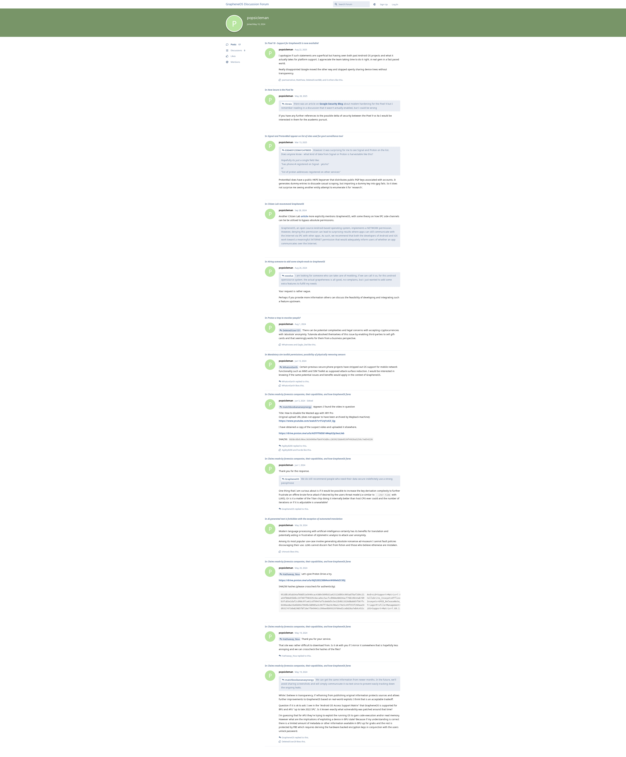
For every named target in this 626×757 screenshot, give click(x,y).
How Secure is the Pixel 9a (280, 89)
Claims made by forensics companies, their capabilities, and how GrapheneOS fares (309, 394)
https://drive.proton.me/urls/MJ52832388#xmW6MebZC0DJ (312, 580)
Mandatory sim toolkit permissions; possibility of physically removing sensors (306, 354)
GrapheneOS (292, 479)
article (304, 216)
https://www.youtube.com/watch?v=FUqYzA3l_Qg (307, 420)
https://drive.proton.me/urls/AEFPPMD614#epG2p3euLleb (311, 433)
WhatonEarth (290, 367)
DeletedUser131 (291, 330)
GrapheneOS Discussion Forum (247, 4)
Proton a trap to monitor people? (284, 317)
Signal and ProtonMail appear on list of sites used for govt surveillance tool (305, 136)
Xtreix (288, 103)
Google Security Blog (331, 103)
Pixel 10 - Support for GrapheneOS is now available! (293, 43)
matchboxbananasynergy (297, 406)
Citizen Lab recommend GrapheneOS (286, 203)
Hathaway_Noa (291, 574)
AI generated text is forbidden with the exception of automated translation (305, 518)
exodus (289, 275)
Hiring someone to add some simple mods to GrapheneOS (296, 261)
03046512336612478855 (298, 150)
